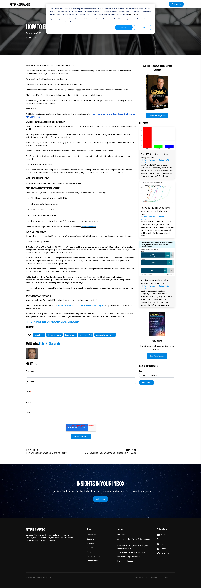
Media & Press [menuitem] (92, 560)
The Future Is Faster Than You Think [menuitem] (131, 552)
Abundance (39, 335)
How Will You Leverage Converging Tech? (46, 452)
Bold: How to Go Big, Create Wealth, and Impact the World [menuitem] (132, 547)
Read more (164, 176)
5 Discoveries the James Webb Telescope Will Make (110, 452)
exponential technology (105, 335)
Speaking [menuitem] (90, 539)
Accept (123, 27)
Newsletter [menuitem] (91, 543)
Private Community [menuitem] (94, 556)
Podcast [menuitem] (90, 547)
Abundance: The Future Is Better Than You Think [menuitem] (133, 540)
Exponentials (70, 335)
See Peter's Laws (157, 356)
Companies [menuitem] (91, 552)
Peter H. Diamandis (50, 343)
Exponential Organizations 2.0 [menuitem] (129, 557)
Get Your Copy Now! (157, 115)
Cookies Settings (168, 577)
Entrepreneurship (54, 335)
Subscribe (176, 4)
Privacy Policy (133, 14)
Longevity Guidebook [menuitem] (125, 561)
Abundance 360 (86, 335)
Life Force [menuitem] (121, 534)
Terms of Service (152, 577)
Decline (142, 27)
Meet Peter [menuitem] (91, 534)
